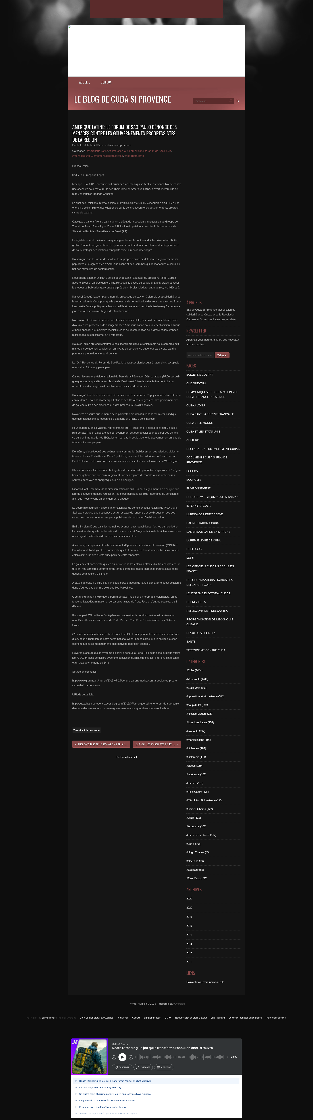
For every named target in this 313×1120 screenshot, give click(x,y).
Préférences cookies (276, 1018)
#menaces (78, 155)
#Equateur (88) (195, 869)
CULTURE (192, 440)
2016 (189, 917)
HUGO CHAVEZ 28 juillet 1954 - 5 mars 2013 (213, 496)
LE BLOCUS (194, 548)
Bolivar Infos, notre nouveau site (205, 982)
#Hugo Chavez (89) (198, 852)
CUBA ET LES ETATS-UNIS (203, 431)
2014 (189, 935)
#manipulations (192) (198, 739)
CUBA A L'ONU (195, 405)
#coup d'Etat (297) (197, 705)
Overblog (179, 1003)
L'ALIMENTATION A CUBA (202, 523)
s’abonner (124, 1067)
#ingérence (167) (196, 774)
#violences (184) (196, 748)
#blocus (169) (194, 765)
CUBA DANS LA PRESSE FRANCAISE (210, 414)
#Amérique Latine (97, 150)
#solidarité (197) (195, 731)
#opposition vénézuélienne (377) (205, 696)
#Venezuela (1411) (197, 679)
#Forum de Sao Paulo (158, 150)
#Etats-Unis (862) (196, 687)
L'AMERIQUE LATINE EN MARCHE (208, 531)
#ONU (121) (193, 817)
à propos (166, 1067)
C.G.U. (168, 1018)
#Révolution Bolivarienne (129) (204, 800)
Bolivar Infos (48, 1018)
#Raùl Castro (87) (196, 878)
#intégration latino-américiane (126, 150)
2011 (188, 962)
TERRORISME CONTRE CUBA (205, 650)
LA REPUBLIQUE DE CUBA (203, 540)
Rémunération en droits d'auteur (191, 1018)
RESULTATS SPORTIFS (201, 633)
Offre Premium (218, 1018)
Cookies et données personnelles (245, 1018)
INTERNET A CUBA (198, 505)
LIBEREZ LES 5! (196, 602)
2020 (189, 907)
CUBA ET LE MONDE (199, 422)
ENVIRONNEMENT (198, 488)
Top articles (122, 1018)
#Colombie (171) (196, 757)
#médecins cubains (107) (201, 835)
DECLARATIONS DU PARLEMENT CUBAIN (213, 448)
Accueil (84, 82)
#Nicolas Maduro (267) (199, 713)
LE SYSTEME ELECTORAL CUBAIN (208, 593)
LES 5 (190, 557)
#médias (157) (194, 783)
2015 (189, 926)
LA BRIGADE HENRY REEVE (204, 514)
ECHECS (192, 471)
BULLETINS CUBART (199, 374)
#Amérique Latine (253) (200, 722)
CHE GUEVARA (196, 383)
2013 (189, 944)
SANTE (190, 641)
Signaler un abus (152, 1018)
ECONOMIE (193, 479)
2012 (189, 953)
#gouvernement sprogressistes (104, 155)
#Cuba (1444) (194, 670)
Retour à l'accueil (126, 757)
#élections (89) (195, 861)
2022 (189, 899)
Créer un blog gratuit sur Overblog (96, 1018)
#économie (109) (196, 826)
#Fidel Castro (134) (197, 791)
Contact (106, 82)
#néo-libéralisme (134, 155)
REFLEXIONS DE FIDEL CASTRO (207, 610)
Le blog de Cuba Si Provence (122, 99)
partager (145, 1067)
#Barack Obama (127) (199, 809)
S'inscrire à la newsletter (87, 730)
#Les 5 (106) (193, 843)
